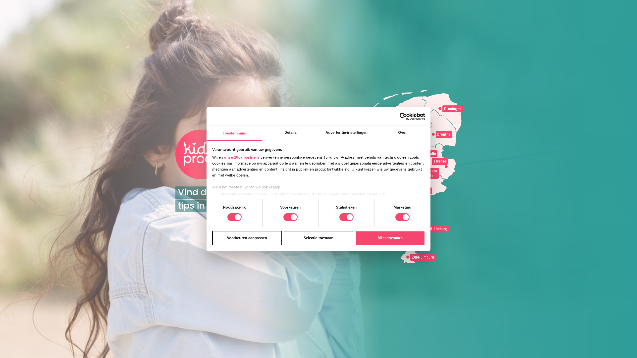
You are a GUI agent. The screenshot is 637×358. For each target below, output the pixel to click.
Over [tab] (402, 132)
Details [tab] (290, 132)
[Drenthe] (433, 134)
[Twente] (446, 166)
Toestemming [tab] (234, 133)
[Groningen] (439, 108)
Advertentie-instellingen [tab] (346, 132)
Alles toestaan (389, 238)
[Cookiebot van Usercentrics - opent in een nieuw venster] (403, 116)
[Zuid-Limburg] (407, 257)
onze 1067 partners (241, 157)
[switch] (290, 217)
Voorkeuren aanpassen (247, 238)
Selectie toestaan (319, 238)
